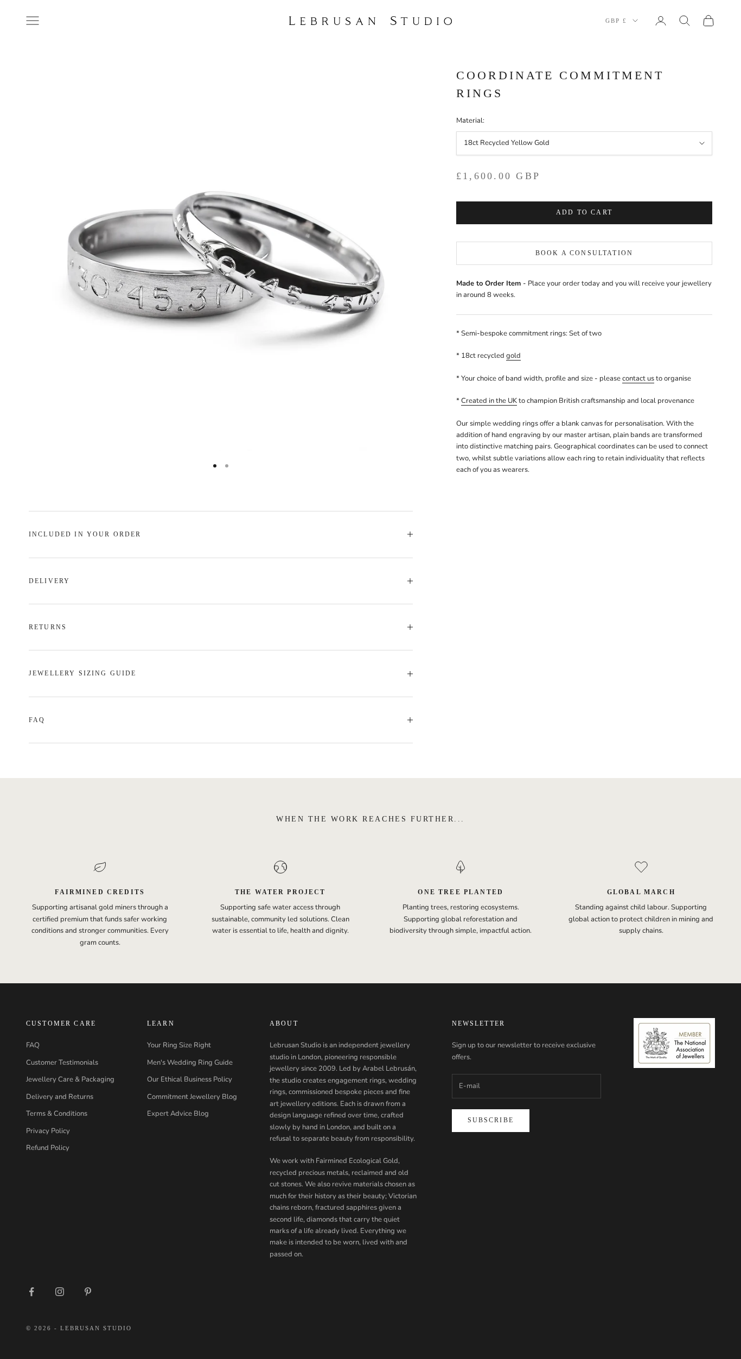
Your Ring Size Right (179, 1045)
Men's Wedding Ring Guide (190, 1062)
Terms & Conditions (56, 1113)
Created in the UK (489, 401)
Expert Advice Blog (178, 1113)
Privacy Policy (48, 1131)
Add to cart (584, 213)
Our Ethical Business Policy (189, 1079)
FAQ (33, 1045)
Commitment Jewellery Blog (192, 1097)
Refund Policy (47, 1148)
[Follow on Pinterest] (87, 1291)
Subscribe (491, 1120)
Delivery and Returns (59, 1097)
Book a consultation (584, 253)
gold (513, 356)
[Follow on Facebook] (31, 1291)
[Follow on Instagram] (59, 1291)
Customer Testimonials (62, 1062)
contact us (638, 378)
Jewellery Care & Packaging (70, 1079)
